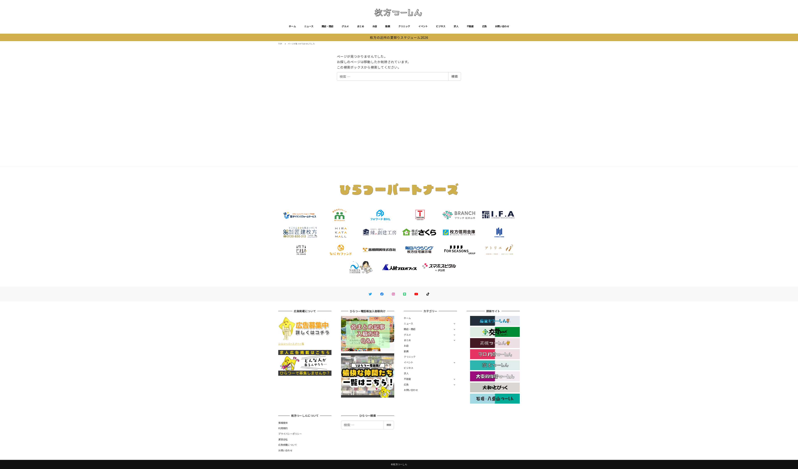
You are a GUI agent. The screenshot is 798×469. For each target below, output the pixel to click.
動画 (387, 26)
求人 (456, 26)
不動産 (470, 26)
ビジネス (440, 26)
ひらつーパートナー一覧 (291, 343)
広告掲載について (287, 444)
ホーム (292, 26)
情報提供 (283, 422)
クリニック (404, 26)
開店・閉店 (327, 26)
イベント (423, 26)
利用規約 (283, 428)
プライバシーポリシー (290, 433)
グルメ (345, 26)
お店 (374, 26)
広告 (484, 26)
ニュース (308, 26)
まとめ (360, 26)
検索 (454, 76)
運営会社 (283, 439)
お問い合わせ (502, 26)
